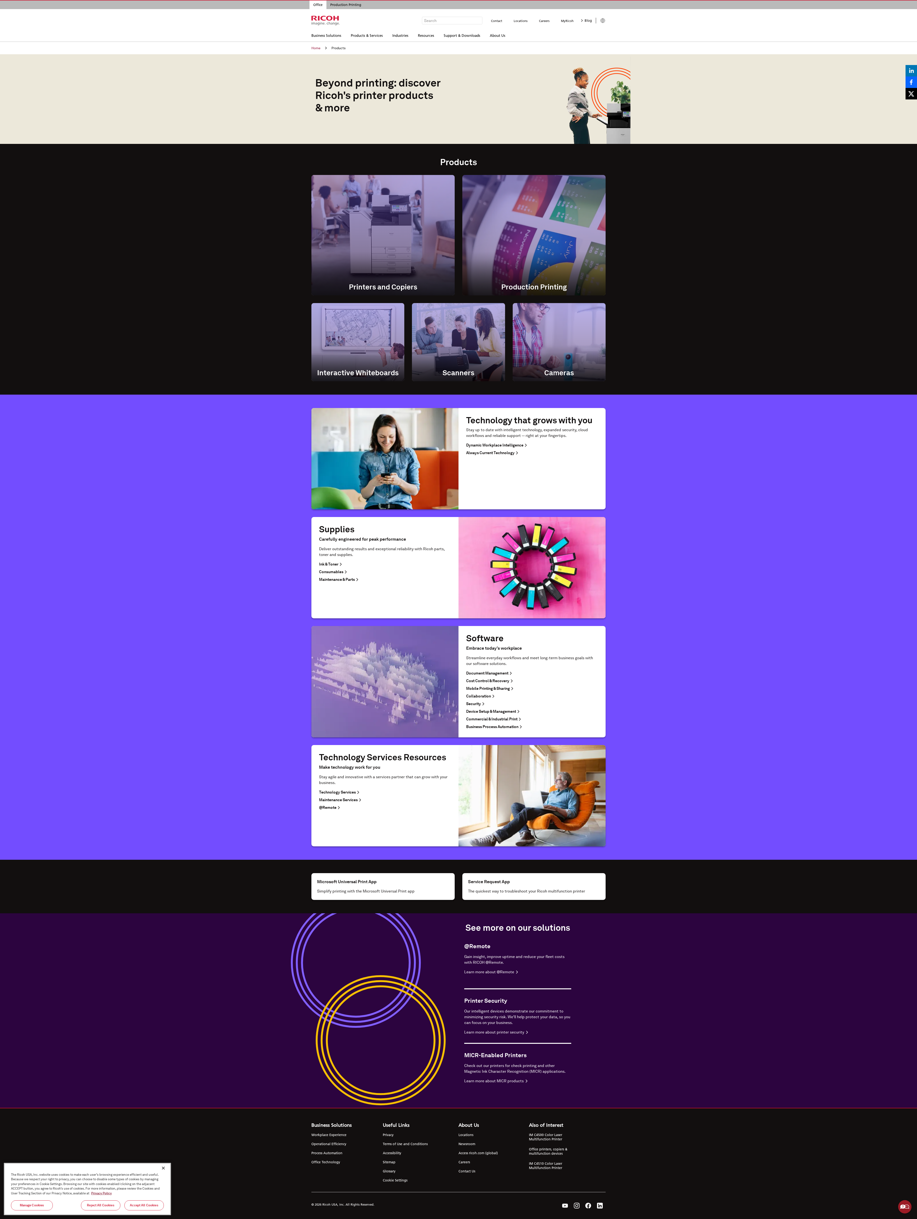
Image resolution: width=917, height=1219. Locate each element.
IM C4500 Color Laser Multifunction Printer (545, 1137)
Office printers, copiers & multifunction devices (548, 1151)
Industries (400, 35)
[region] (87, 1189)
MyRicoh (567, 21)
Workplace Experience (329, 1135)
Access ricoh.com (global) (478, 1153)
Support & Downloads (462, 35)
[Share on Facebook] (911, 82)
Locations (521, 21)
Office (318, 5)
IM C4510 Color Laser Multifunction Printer (545, 1165)
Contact (496, 21)
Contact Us (466, 1171)
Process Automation (326, 1153)
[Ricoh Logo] (325, 20)
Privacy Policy (101, 1193)
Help (905, 1207)
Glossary (389, 1171)
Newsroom (466, 1144)
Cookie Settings (395, 1180)
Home (315, 48)
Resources (426, 35)
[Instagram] (577, 1205)
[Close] (163, 1168)
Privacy (388, 1135)
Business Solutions (326, 35)
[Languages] (601, 20)
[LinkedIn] (600, 1205)
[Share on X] (911, 93)
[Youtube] (565, 1205)
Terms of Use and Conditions (405, 1144)
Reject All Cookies (100, 1205)
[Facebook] (588, 1205)
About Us (497, 35)
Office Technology (325, 1162)
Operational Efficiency (328, 1144)
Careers (544, 21)
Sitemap (389, 1162)
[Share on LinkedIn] (911, 70)
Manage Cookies (32, 1205)
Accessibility (392, 1153)
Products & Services (367, 35)
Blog (588, 20)
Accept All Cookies (144, 1205)
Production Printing (345, 5)
